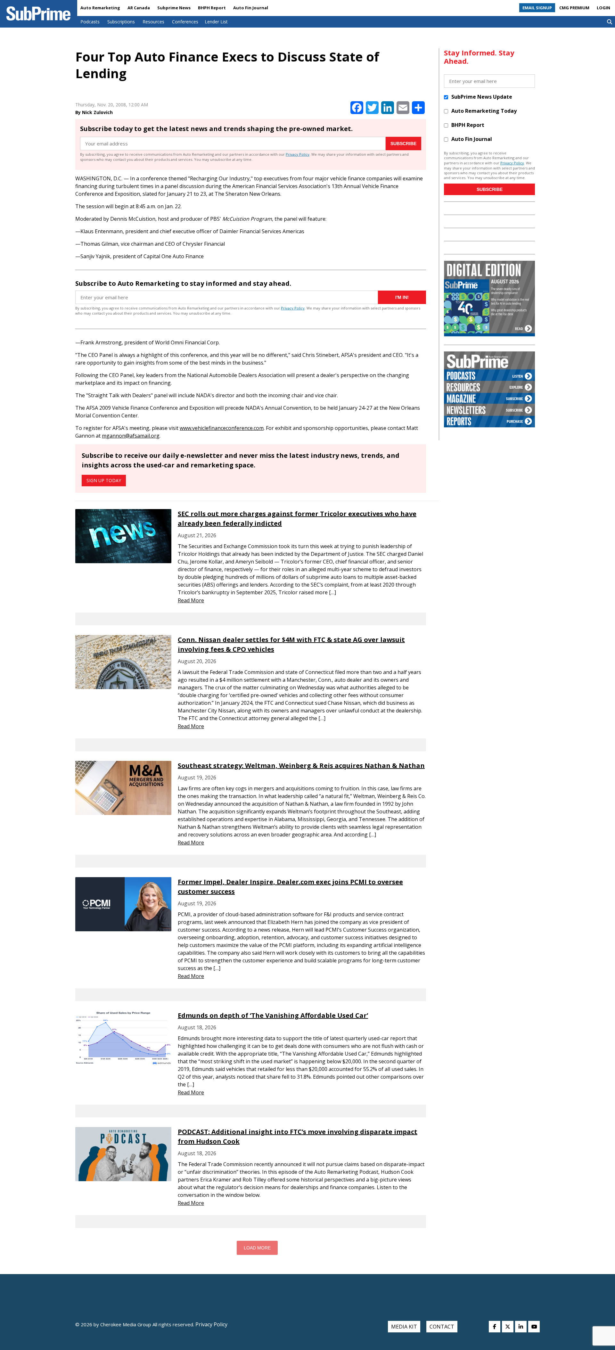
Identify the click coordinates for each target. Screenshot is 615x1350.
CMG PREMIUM (574, 8)
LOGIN (603, 8)
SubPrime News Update (481, 96)
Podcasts (90, 22)
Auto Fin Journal (250, 8)
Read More (191, 600)
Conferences (185, 22)
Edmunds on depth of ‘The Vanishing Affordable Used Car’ (273, 1015)
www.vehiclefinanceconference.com (222, 428)
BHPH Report (212, 8)
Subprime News (174, 8)
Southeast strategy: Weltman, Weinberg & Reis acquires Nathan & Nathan (301, 765)
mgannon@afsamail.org (131, 435)
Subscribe (403, 143)
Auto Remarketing (100, 8)
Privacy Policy (297, 154)
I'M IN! (402, 297)
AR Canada (138, 8)
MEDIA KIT (404, 1326)
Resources (153, 22)
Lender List (216, 22)
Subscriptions (121, 22)
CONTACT (442, 1326)
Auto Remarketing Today (484, 110)
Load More (257, 1247)
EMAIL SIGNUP (537, 8)
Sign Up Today (103, 480)
